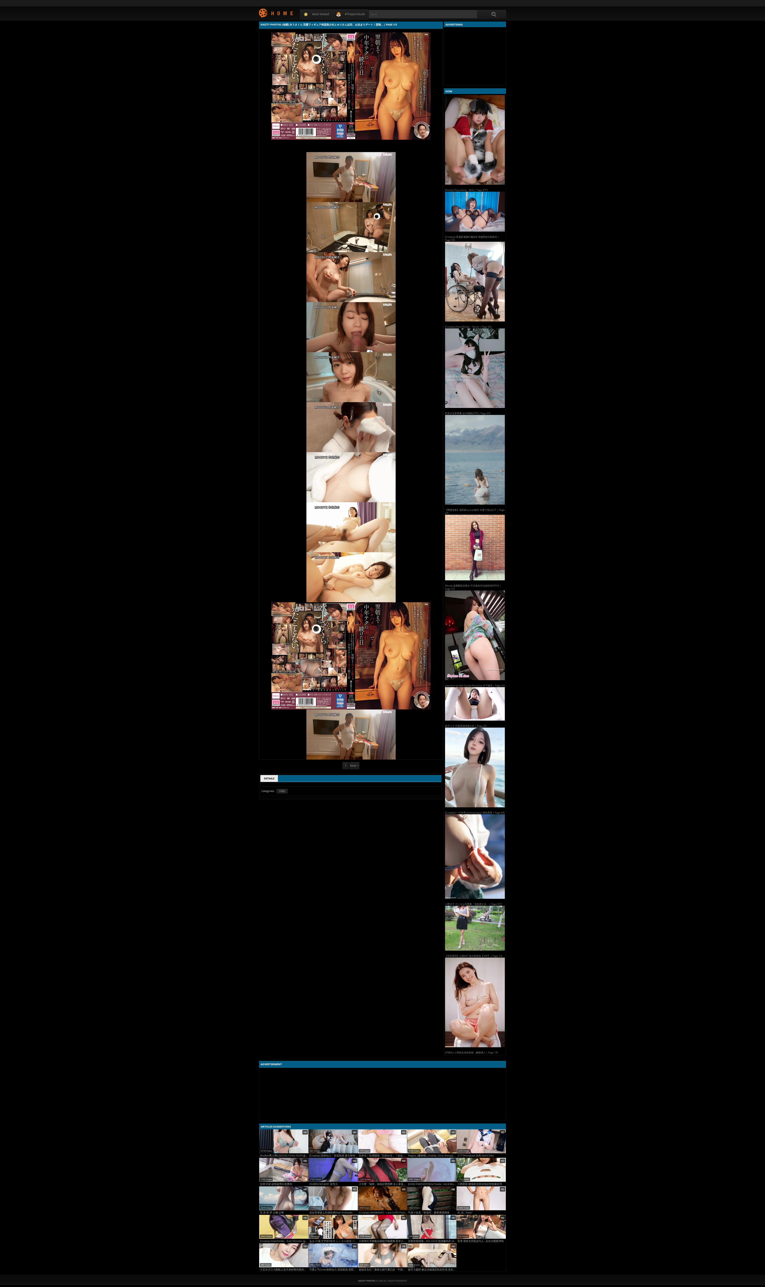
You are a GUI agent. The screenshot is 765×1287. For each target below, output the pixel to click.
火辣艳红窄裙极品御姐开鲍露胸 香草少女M (383, 1241)
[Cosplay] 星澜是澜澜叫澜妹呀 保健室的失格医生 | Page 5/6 (472, 238)
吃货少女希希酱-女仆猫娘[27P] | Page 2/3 (467, 413)
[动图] (282, 791)
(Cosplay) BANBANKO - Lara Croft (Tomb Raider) (383, 1212)
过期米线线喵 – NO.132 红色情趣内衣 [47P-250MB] (432, 1241)
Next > (354, 765)
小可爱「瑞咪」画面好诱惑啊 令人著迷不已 (383, 1184)
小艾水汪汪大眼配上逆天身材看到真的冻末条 (284, 1269)
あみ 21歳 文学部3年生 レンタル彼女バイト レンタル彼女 (333, 1241)
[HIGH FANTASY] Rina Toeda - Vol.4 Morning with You (432, 1184)
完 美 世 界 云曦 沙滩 (272, 1212)
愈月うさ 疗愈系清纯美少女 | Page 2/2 (466, 726)
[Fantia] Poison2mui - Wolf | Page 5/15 (466, 190)
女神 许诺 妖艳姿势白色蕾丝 (276, 1184)
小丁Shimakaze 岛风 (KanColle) (475, 1155)
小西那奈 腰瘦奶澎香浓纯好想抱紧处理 (479, 1184)
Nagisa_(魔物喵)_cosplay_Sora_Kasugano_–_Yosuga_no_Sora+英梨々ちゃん (432, 1155)
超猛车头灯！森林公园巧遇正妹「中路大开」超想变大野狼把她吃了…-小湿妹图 (383, 1269)
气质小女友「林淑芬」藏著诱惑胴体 (428, 1212)
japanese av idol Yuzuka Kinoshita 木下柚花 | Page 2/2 (475, 685)
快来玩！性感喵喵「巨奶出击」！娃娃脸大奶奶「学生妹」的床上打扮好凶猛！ (383, 1155)
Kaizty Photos (276, 12)
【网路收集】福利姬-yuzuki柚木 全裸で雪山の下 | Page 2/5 (475, 511)
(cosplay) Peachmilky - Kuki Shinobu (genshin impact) (284, 1241)
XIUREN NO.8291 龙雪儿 (323, 1184)
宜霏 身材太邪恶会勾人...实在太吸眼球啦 (480, 1241)
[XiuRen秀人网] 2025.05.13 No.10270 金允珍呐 (284, 1155)
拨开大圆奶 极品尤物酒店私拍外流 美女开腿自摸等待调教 (432, 1269)
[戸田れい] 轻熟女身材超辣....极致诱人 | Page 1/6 (471, 1052)
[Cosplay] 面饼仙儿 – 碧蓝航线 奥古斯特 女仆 (333, 1155)
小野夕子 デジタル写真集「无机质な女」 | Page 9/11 (473, 904)
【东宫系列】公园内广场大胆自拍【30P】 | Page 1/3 (473, 956)
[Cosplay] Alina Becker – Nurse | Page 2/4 (468, 326)
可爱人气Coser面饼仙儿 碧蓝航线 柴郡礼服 (333, 1269)
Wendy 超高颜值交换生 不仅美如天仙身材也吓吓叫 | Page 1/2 (473, 587)
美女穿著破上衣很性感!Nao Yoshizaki (330, 1212)
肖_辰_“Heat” (465, 1212)
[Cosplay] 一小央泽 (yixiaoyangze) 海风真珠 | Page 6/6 (475, 812)
